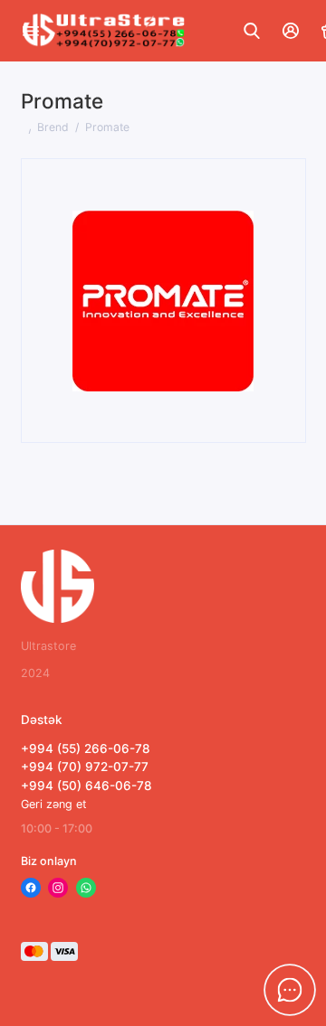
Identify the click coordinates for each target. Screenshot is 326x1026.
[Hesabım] (292, 31)
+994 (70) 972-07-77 (85, 766)
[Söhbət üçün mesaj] (289, 989)
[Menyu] (31, 30)
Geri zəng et (54, 804)
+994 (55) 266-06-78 (85, 748)
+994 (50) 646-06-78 (86, 785)
